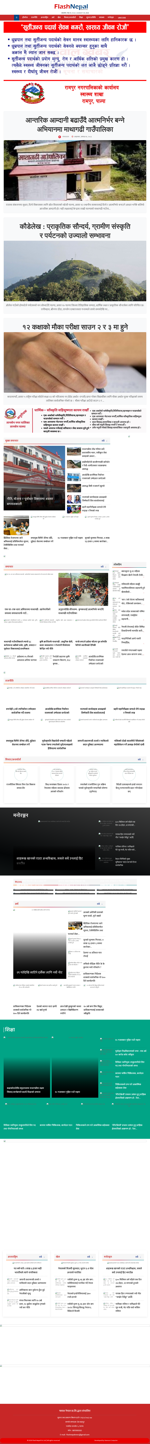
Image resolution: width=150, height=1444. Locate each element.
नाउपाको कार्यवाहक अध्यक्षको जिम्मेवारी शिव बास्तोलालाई (94, 499)
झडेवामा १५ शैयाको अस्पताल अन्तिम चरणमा (27, 658)
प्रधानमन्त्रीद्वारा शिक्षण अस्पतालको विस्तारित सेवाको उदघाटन (30, 886)
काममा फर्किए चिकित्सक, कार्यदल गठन (129, 1075)
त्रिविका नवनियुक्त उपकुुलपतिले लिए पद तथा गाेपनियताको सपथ (129, 1064)
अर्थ (53, 17)
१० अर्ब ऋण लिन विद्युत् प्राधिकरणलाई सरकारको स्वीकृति (94, 1010)
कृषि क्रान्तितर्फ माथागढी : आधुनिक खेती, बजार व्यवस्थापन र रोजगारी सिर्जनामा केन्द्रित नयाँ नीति (56, 645)
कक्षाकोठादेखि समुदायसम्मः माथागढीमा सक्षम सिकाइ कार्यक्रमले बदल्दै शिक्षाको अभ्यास (25, 1090)
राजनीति (34, 17)
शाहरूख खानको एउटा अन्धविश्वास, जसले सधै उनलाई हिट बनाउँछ (50, 861)
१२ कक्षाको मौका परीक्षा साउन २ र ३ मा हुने (75, 327)
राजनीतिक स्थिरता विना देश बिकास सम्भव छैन (20, 786)
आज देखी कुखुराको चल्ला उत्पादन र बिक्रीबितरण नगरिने (70, 1010)
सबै (103, 441)
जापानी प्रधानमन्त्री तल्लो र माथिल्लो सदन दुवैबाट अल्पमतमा (93, 743)
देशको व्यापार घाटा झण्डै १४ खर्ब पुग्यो (47, 1008)
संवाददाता (65, 136)
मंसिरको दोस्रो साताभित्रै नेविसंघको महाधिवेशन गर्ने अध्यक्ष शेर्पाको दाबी (129, 743)
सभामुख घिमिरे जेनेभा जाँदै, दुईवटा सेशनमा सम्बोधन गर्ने (42, 539)
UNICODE (122, 17)
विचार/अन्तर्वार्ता (70, 17)
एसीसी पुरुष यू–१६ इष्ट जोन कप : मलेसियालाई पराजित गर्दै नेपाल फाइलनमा (80, 1283)
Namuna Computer (111, 1440)
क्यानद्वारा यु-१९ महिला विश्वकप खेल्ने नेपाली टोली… (132, 573)
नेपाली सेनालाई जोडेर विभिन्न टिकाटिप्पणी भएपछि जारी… (133, 629)
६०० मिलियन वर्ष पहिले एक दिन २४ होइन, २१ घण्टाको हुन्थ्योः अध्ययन (129, 1283)
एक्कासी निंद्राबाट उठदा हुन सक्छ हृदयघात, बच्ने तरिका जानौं (113, 886)
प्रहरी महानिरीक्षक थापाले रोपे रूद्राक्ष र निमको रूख (94, 509)
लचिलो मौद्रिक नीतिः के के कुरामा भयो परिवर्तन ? (94, 965)
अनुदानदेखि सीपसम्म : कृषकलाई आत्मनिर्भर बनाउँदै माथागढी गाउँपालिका (81, 611)
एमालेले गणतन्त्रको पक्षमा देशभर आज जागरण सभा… (132, 652)
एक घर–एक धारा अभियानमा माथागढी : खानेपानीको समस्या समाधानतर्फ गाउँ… (27, 611)
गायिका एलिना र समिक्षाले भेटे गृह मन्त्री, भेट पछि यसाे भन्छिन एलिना (128, 1307)
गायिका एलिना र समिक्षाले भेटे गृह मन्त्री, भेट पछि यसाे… (125, 848)
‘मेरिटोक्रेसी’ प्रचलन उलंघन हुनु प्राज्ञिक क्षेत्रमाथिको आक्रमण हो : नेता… (130, 1096)
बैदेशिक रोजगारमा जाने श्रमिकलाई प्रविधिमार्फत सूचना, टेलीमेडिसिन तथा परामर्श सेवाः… (16, 543)
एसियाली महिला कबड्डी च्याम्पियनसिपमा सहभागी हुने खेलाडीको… (133, 588)
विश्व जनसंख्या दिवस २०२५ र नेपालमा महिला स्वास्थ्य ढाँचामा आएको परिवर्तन (57, 788)
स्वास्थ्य (101, 17)
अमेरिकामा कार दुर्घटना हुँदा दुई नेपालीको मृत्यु (32, 1291)
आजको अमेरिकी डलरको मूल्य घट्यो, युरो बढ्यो (93, 914)
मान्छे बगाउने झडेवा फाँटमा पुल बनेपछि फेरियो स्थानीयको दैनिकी (91, 643)
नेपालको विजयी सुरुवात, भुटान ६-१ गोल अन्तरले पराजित (75, 1270)
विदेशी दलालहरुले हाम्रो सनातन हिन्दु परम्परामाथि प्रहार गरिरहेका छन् (129, 788)
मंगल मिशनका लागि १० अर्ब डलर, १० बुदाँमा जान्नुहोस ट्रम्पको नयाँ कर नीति (32, 1304)
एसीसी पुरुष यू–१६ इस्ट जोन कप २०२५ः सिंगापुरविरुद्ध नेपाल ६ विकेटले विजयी (80, 1307)
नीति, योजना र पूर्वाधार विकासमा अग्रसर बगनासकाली (30, 501)
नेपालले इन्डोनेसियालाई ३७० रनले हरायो (79, 1295)
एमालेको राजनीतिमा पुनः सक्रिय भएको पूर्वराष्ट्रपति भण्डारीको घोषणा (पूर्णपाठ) (93, 788)
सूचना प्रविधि (91, 17)
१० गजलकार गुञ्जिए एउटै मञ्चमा (70, 538)
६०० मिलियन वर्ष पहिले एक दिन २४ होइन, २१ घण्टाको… (125, 824)
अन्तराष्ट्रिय (44, 17)
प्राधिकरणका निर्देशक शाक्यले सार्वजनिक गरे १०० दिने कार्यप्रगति (94, 977)
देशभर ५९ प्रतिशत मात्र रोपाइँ (92, 954)
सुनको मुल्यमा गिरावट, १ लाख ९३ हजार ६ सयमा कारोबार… (97, 539)
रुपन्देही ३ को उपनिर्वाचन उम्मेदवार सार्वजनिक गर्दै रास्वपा (21, 711)
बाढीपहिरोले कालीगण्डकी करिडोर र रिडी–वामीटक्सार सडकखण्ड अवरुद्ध (96, 465)
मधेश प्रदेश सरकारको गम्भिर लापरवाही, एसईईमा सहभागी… (133, 615)
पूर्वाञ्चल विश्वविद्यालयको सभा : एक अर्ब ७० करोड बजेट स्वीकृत (130, 1053)
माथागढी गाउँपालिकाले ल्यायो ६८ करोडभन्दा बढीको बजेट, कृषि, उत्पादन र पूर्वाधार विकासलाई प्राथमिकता (20, 645)
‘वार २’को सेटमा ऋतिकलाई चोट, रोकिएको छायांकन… (132, 601)
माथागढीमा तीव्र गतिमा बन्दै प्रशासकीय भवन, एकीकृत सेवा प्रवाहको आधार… (94, 452)
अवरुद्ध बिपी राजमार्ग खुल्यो (93, 486)
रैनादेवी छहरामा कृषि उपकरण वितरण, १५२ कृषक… (61, 660)
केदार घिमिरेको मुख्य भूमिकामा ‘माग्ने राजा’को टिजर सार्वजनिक (125, 862)
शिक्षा (81, 17)
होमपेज (25, 17)
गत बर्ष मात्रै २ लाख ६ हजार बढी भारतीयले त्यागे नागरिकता (28, 1270)
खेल (59, 17)
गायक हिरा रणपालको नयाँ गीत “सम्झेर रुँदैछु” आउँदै (125, 836)
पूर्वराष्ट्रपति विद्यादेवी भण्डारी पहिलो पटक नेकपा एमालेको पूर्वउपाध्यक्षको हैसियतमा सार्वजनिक (57, 744)
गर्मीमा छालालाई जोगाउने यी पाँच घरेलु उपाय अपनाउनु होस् (73, 886)
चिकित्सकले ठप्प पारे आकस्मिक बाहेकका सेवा (128, 1086)
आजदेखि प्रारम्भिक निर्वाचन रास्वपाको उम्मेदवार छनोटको (93, 476)
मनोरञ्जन (111, 17)
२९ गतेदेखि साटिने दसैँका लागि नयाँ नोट (39, 972)
